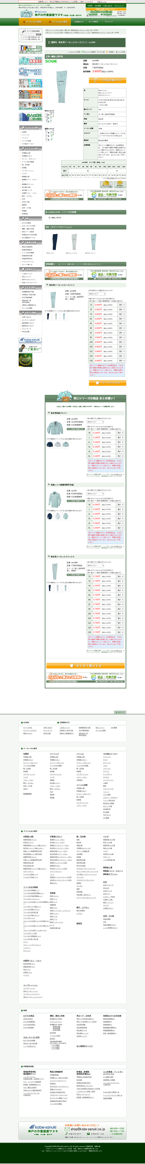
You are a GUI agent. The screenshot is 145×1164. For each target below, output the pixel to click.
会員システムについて (29, 282)
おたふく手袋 (107, 806)
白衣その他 (25, 202)
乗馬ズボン (53, 883)
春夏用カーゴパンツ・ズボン (59, 845)
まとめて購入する (116, 474)
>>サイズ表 (103, 105)
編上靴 (79, 842)
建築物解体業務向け (109, 1027)
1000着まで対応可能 (29, 295)
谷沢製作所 (107, 809)
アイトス (106, 771)
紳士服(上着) (26, 187)
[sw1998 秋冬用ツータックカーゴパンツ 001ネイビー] (55, 242)
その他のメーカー (28, 144)
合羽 (104, 922)
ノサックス (107, 768)
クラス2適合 (55, 1047)
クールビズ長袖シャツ (30, 874)
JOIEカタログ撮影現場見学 (32, 1090)
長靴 (78, 889)
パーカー (26, 975)
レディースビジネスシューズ (86, 898)
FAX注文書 (25, 331)
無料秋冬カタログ (28, 326)
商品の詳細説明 (27, 247)
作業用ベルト (27, 972)
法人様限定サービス (28, 238)
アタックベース (108, 789)
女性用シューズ (82, 1036)
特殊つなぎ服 (107, 848)
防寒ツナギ (53, 916)
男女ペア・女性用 (28, 232)
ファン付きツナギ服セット (32, 906)
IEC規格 (79, 1080)
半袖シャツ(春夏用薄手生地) (32, 860)
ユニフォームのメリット (58, 1080)
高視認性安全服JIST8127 (58, 1101)
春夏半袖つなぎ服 (109, 845)
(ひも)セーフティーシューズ (86, 868)
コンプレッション (28, 171)
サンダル (79, 886)
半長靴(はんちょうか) (84, 848)
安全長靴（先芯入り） (84, 895)
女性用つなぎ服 (108, 854)
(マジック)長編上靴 (83, 851)
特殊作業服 (107, 919)
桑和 (104, 786)
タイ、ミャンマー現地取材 (32, 1082)
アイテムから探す (58, 32)
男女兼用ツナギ (82, 1030)
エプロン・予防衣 (109, 897)
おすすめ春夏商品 (29, 1022)
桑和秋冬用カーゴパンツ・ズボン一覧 (81, 30)
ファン (25, 942)
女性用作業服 (81, 1024)
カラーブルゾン (28, 871)
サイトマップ (119, 5)
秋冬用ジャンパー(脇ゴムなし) (33, 848)
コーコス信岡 (26, 141)
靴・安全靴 (25, 165)
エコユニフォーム (28, 261)
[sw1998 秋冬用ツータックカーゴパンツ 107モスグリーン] (93, 242)
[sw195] (49, 516)
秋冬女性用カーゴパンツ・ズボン (61, 860)
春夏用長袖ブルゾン (30, 839)
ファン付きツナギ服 (30, 933)
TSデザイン (107, 815)
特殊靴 (79, 857)
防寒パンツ (53, 902)
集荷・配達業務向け (109, 1033)
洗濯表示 (53, 1083)
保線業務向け (107, 1022)
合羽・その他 (26, 208)
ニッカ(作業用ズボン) (110, 928)
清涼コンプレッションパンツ (32, 997)
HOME (90, 5)
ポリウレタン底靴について (59, 1098)
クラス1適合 (55, 1048)
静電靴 (79, 883)
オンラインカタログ (28, 320)
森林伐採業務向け (109, 1019)
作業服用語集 (54, 1075)
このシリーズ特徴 (74, 52)
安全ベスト (27, 969)
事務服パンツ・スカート (29, 180)
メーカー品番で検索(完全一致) (31, 37)
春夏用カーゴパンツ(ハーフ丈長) (60, 877)
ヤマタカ (106, 777)
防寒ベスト (53, 908)
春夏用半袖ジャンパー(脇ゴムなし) (34, 868)
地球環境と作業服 (109, 1080)
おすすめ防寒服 (28, 1027)
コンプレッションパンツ (31, 994)
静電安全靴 (56, 1026)
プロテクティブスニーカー (85, 880)
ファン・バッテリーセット (32, 945)
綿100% (52, 1039)
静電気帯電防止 (27, 250)
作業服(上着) (26, 153)
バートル (25, 138)
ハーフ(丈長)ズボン (29, 1046)
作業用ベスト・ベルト (29, 193)
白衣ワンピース (108, 885)
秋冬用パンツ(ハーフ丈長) (58, 868)
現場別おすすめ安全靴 (29, 235)
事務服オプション (28, 184)
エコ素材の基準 (108, 1077)
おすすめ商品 (26, 223)
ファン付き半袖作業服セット (32, 896)
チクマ (105, 760)
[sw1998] (48, 316)
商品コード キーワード (27, 34)
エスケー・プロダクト (110, 797)
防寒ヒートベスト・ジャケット (60, 910)
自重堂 (24, 132)
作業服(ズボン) (69, 32)
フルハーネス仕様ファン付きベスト (35, 930)
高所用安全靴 (81, 863)
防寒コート (53, 899)
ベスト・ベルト (28, 780)
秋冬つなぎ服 (107, 842)
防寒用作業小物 (55, 928)
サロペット (107, 857)
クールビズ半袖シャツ (30, 877)
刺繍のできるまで (56, 1089)
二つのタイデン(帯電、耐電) (86, 1091)
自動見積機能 (107, 1098)
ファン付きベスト (29, 918)
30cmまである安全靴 (30, 1043)
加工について (26, 277)
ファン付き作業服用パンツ (32, 936)
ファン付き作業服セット (31, 890)
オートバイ (107, 763)
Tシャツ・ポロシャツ (29, 159)
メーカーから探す (58, 30)
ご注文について (27, 274)
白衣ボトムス (107, 891)
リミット (106, 792)
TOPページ (49, 30)
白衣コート (107, 894)
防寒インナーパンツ (56, 922)
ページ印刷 (121, 52)
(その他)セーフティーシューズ (87, 874)
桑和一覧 (67, 30)
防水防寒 (53, 1033)
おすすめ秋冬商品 (29, 1024)
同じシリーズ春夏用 (89, 52)
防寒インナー (54, 913)
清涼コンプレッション (30, 991)
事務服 (52, 780)
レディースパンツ (56, 871)
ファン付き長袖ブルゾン (31, 909)
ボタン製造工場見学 (30, 1087)
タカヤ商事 (107, 794)
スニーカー (80, 877)
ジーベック (25, 135)
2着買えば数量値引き (29, 305)
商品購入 (111, 52)
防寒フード (53, 919)
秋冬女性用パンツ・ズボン (59, 854)
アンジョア (107, 757)
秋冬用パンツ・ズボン (57, 842)
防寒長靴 (79, 892)
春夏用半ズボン (55, 866)
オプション (27, 951)
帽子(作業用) (81, 910)
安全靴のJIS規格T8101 (57, 1092)
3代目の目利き (28, 1019)
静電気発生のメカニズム (85, 1086)
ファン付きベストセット (31, 899)
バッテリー (27, 948)
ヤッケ (52, 925)
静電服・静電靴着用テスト (32, 1084)
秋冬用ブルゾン (28, 842)
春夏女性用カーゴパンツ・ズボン (61, 857)
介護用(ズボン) (108, 908)
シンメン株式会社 (109, 800)
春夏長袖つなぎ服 (109, 839)
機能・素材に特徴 (28, 229)
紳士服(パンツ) (27, 190)
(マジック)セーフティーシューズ (87, 871)
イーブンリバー (108, 780)
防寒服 (24, 168)
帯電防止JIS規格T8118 (84, 1077)
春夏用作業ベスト (29, 967)
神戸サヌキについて (28, 279)
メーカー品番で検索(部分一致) (31, 39)
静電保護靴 (56, 1028)
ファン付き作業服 (28, 162)
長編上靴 (79, 845)
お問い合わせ (108, 5)
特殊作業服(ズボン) (109, 925)
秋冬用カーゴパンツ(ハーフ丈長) (60, 880)
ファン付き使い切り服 (30, 939)
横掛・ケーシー (108, 902)
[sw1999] (49, 588)
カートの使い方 (27, 264)
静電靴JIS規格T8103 (83, 1083)
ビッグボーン (107, 774)
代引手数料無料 (27, 297)
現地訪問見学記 (27, 258)
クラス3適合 (55, 1045)
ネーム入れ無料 (27, 308)
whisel (25, 789)
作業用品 (25, 214)
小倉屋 (105, 783)
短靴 (78, 839)
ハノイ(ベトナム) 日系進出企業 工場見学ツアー (33, 1078)
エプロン (79, 913)
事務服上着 (25, 176)
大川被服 (106, 818)
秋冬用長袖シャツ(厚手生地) (32, 854)
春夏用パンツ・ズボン (57, 839)
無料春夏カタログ (28, 323)
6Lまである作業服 (29, 1040)
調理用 (24, 205)
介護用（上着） (108, 899)
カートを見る (27, 727)
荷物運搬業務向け (109, 1030)
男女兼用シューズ (82, 1033)
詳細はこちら (102, 2)
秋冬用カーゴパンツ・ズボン (82, 32)
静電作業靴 (56, 1030)
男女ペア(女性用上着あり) (85, 1019)
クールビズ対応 (55, 1036)
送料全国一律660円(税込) (26, 301)
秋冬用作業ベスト (29, 964)
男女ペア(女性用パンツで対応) (87, 1022)
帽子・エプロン (27, 196)
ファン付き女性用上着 (30, 912)
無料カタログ (27, 733)
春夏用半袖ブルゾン (30, 857)
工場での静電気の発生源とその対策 (88, 1089)
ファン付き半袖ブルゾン (31, 915)
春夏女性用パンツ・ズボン (59, 851)
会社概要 (98, 5)
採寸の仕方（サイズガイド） (59, 1086)
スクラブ (106, 905)
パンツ (52, 874)
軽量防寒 (53, 905)
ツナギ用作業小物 (109, 860)
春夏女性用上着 (28, 863)
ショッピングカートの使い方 (112, 1095)
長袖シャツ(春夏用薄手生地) (32, 851)
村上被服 (106, 812)
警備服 (24, 211)
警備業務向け (107, 1024)
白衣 (23, 199)
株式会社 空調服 (108, 803)
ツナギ (24, 173)
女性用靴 (79, 854)
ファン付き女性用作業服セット (33, 893)
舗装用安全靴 (81, 860)
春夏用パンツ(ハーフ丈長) (58, 863)
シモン (105, 765)
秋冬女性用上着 (28, 866)
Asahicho (27, 794)
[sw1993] (49, 444)
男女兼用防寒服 (82, 1027)
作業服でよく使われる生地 (59, 1078)
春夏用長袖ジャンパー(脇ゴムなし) (34, 845)
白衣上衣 (106, 888)
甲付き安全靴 (81, 866)
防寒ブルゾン (54, 896)
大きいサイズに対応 (28, 226)
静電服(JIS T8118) (56, 1019)
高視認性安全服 (27, 256)
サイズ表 (102, 52)
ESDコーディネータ (83, 1094)
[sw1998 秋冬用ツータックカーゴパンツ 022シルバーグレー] (74, 242)
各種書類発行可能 (28, 292)
